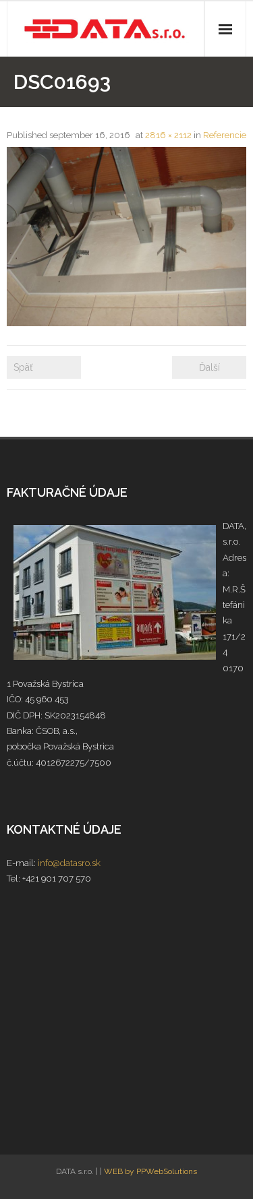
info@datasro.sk (69, 863)
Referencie (224, 135)
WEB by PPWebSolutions (150, 1171)
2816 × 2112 (168, 135)
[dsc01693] (126, 236)
